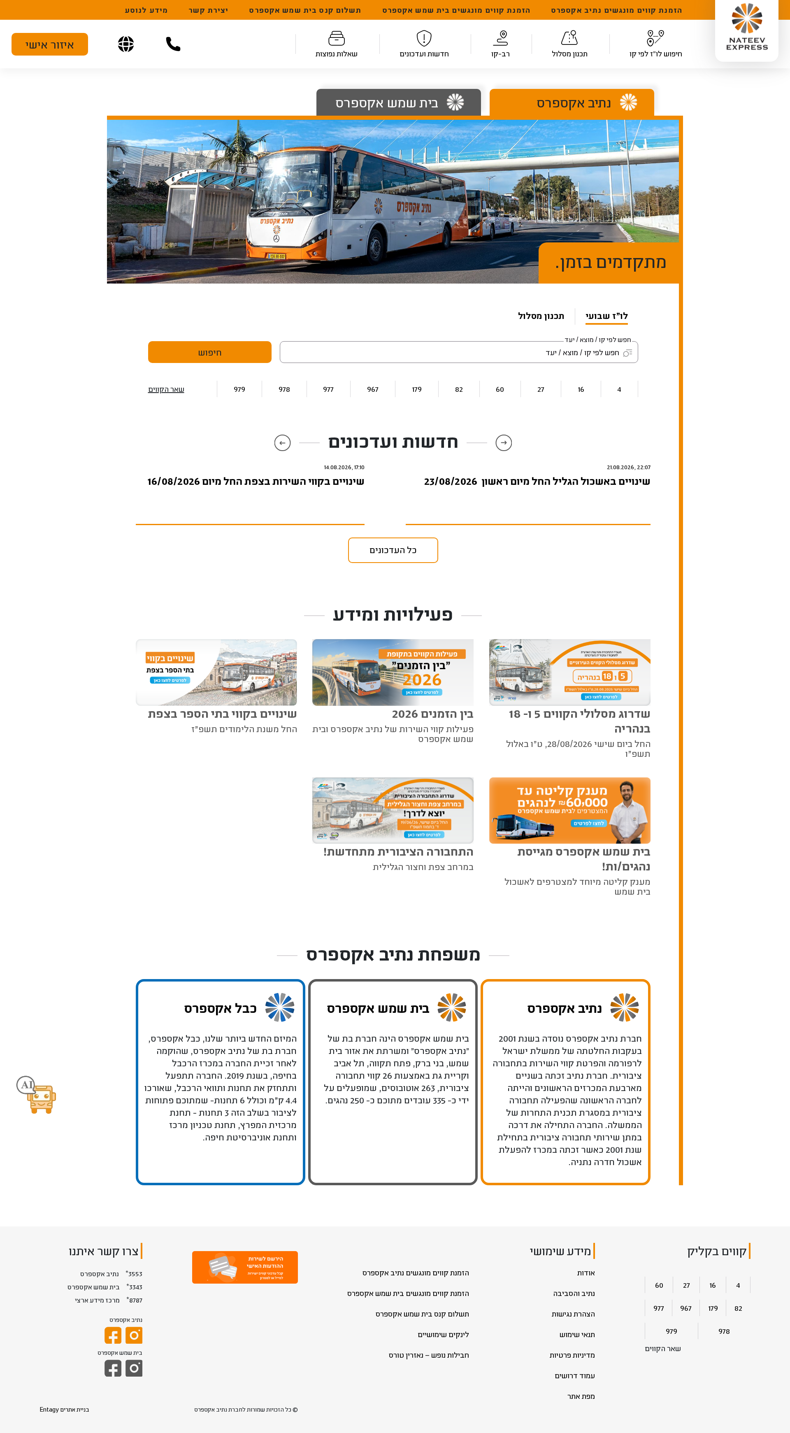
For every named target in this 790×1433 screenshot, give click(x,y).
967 (373, 389)
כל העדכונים (393, 550)
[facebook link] (113, 1335)
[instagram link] (133, 1335)
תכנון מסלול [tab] (541, 315)
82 (459, 389)
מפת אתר (581, 1396)
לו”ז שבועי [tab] (607, 315)
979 (239, 389)
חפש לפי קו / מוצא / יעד (598, 339)
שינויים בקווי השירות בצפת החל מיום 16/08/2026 (256, 481)
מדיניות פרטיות (572, 1355)
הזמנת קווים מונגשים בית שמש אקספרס (456, 10)
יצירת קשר (208, 10)
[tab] (566, 102)
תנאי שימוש (577, 1334)
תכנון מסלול (570, 53)
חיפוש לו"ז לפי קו (656, 53)
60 (500, 389)
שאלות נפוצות (337, 53)
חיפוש (210, 352)
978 (284, 389)
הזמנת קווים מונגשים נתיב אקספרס (616, 10)
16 (581, 389)
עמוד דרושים (575, 1375)
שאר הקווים (166, 389)
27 (540, 389)
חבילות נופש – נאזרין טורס (429, 1355)
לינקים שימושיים (443, 1334)
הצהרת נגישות (573, 1314)
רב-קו (500, 53)
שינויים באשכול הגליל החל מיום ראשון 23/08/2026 (537, 481)
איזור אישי (50, 44)
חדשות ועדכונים (424, 53)
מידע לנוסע (146, 10)
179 (417, 389)
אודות (586, 1272)
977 (328, 389)
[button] (36, 1095)
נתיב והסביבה (574, 1293)
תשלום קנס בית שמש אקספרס (305, 10)
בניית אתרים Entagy (64, 1409)
